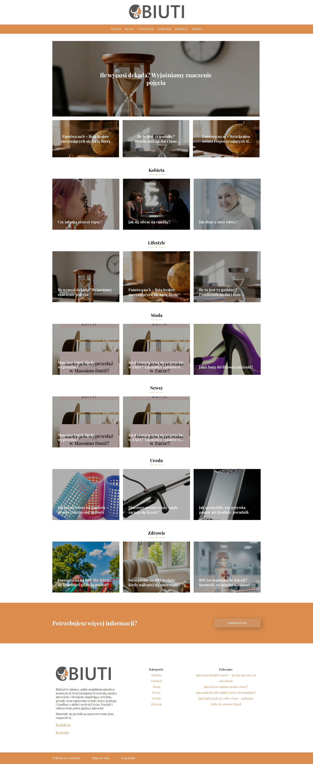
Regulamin (128, 758)
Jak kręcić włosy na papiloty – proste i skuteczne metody (83, 510)
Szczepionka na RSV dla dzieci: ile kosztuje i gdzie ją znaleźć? (84, 582)
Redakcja (63, 725)
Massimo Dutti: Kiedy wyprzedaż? (76, 364)
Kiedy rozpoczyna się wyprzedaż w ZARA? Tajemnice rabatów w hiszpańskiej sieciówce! (156, 364)
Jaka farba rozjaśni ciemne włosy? (226, 687)
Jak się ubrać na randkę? (149, 222)
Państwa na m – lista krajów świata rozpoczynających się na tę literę (226, 139)
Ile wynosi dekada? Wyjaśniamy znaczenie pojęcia (156, 78)
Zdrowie (164, 29)
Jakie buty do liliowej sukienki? (226, 367)
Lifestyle (146, 29)
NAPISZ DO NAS (237, 622)
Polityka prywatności (66, 758)
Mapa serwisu (101, 758)
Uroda (116, 29)
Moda (129, 29)
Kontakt (62, 732)
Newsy (197, 29)
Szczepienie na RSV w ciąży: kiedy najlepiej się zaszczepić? (154, 582)
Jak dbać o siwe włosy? (218, 222)
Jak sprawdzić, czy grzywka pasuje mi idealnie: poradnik (224, 510)
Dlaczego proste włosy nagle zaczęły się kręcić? (153, 510)
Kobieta (181, 29)
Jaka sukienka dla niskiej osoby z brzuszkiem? (226, 693)
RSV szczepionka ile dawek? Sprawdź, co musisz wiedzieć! (224, 582)
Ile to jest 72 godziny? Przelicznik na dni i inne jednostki (156, 139)
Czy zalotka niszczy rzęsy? (80, 222)
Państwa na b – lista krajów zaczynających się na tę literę (85, 139)
